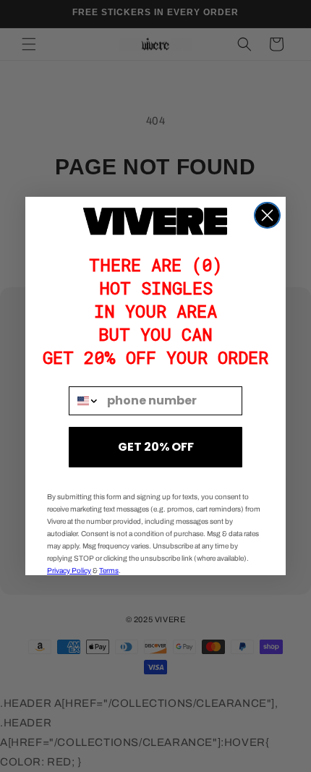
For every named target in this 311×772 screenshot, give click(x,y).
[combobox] (84, 401)
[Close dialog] (267, 215)
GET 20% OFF (156, 446)
